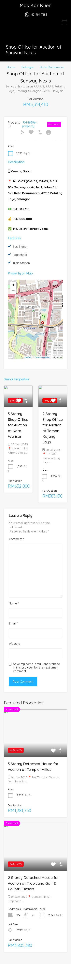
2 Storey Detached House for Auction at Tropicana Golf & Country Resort (33, 883)
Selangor (27, 67)
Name (14, 603)
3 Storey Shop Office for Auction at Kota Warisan (18, 425)
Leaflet (27, 357)
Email (13, 623)
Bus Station (20, 246)
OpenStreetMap (42, 357)
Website (14, 644)
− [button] (13, 290)
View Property (35, 747)
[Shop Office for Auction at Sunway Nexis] (36, 313)
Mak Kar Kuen (35, 5)
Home (11, 67)
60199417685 (39, 14)
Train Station (21, 263)
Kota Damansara (52, 67)
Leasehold (20, 255)
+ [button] (13, 284)
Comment (16, 539)
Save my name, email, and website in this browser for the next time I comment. (36, 667)
